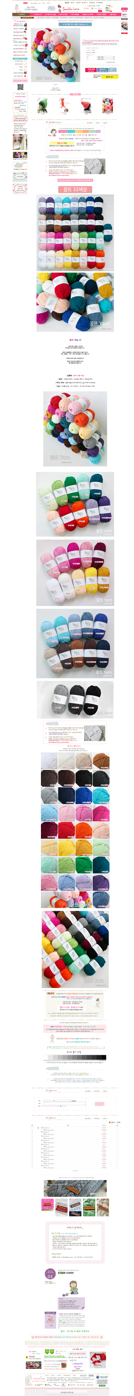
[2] (75, 1170)
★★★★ (57, 1106)
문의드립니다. (46, 1128)
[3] (76, 1170)
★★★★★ (64, 1106)
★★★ (51, 1106)
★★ (47, 1106)
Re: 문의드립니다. (50, 1130)
